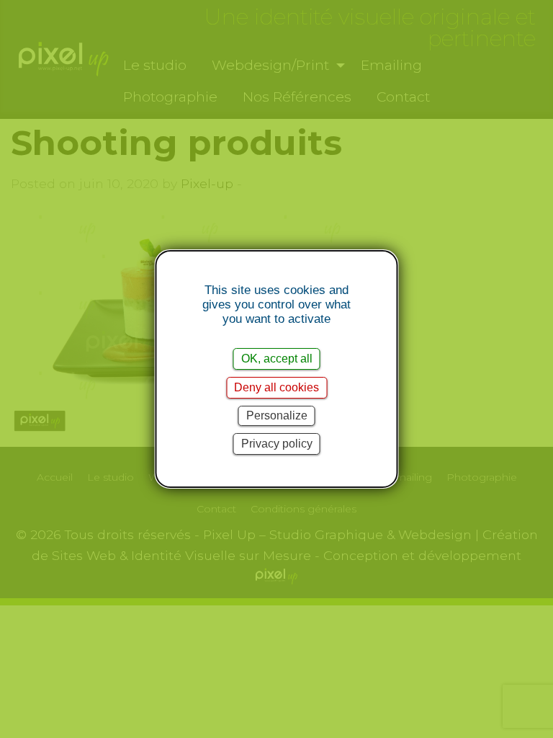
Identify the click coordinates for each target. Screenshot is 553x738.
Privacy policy (277, 443)
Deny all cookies (276, 387)
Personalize (276, 415)
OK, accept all (277, 358)
